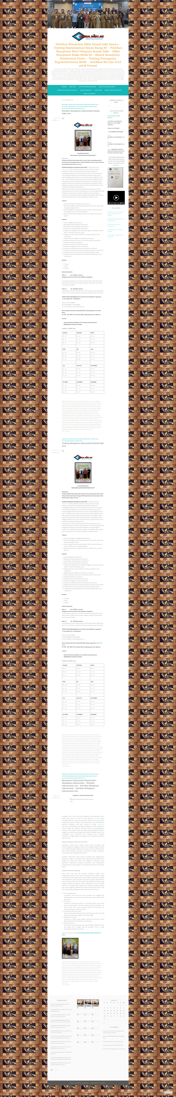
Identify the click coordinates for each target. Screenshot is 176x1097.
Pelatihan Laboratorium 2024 (92, 747)
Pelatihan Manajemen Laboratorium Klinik (80, 755)
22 (120, 1013)
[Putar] (109, 203)
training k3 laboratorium (67, 427)
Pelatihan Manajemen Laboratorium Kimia (80, 418)
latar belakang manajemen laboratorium (80, 406)
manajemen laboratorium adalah (89, 408)
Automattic (102, 1083)
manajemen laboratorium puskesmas (70, 745)
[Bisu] (120, 203)
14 (117, 1010)
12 (110, 1010)
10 (104, 1010)
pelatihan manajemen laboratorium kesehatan (80, 754)
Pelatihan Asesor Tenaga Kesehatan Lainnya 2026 (114, 1049)
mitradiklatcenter (56, 120)
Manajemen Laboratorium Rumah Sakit (88, 104)
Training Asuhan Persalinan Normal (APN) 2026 (113, 1045)
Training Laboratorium (78, 427)
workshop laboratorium (95, 427)
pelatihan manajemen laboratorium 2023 (86, 415)
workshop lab (86, 427)
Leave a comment (66, 431)
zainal (52, 1009)
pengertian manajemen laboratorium (81, 424)
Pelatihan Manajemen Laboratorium (86, 106)
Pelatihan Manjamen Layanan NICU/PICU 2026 (113, 1041)
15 (120, 1010)
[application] (116, 197)
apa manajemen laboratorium (86, 401)
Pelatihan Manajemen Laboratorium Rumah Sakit (81, 420)
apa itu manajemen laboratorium (72, 401)
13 (114, 1010)
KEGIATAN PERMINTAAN (86, 90)
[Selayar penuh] (123, 203)
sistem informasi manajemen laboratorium (77, 426)
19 (110, 1013)
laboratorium (65, 169)
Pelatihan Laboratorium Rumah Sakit (94, 748)
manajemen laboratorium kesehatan (90, 968)
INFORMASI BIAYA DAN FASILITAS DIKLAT (67, 90)
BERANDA (64, 86)
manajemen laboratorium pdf (93, 410)
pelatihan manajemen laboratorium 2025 (84, 417)
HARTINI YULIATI (54, 1004)
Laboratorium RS (78, 404)
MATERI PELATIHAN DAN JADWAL (107, 86)
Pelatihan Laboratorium (69, 106)
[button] (116, 197)
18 (107, 1013)
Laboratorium (71, 404)
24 (104, 1016)
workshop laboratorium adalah (68, 429)
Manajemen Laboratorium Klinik (80, 410)
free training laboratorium (73, 403)
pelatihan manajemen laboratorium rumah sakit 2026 (85, 757)
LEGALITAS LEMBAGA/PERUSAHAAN (87, 86)
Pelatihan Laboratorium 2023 (79, 747)
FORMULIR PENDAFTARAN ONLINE (113, 90)
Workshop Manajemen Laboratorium (84, 429)
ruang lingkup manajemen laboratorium (76, 979)
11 (107, 1010)
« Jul (104, 1022)
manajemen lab (92, 406)
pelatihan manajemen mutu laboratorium (85, 422)
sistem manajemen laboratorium (94, 426)
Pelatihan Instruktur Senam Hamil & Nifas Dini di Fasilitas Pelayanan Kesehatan (115, 213)
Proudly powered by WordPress (79, 1083)
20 (114, 1013)
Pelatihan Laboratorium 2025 (77, 413)
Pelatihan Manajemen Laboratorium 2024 (73, 108)
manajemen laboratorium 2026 (74, 408)
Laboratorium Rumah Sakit (88, 404)
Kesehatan (97, 818)
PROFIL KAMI (72, 86)
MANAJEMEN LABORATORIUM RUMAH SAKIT (72, 411)
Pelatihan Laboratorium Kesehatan (91, 413)
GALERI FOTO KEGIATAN (89, 93)
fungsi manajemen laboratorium (87, 403)
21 (117, 1013)
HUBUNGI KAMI (98, 90)
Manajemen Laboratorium (69, 104)
